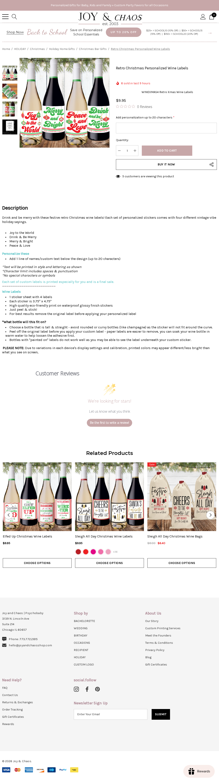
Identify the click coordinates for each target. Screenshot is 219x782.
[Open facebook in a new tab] (86, 689)
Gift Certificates (156, 664)
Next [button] (210, 515)
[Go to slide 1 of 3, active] (102, 575)
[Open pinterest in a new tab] (97, 689)
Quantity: (122, 140)
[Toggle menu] (5, 16)
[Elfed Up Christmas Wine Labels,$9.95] (37, 496)
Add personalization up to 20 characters (145, 117)
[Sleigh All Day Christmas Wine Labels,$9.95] (109, 496)
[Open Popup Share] (211, 164)
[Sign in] (203, 16)
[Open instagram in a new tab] (76, 689)
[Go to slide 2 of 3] (109, 575)
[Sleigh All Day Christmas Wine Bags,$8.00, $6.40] (181, 496)
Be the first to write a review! (109, 423)
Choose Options (37, 563)
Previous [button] (8, 515)
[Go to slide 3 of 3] (116, 575)
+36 (115, 551)
